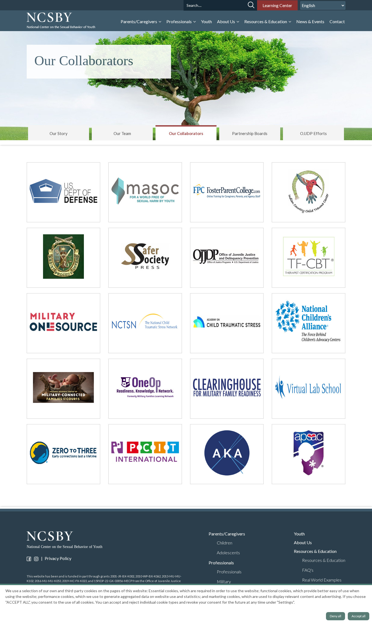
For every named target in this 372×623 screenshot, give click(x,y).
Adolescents (228, 552)
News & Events (310, 21)
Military (224, 581)
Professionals (179, 21)
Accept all (358, 616)
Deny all (335, 616)
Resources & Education (266, 21)
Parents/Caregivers (139, 21)
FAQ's (307, 570)
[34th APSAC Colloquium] (308, 454)
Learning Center (277, 5)
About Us (226, 21)
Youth (206, 21)
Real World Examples (321, 579)
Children (224, 542)
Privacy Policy (58, 558)
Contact (337, 21)
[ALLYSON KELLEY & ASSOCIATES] (227, 454)
